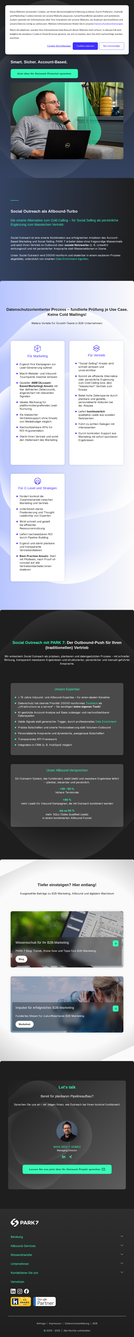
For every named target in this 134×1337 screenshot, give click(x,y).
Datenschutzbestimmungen (108, 23)
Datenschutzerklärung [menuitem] (77, 1323)
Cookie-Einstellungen (59, 45)
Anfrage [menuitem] (41, 1323)
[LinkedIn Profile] (64, 1156)
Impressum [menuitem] (55, 1323)
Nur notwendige (111, 45)
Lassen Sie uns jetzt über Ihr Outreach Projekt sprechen (64, 1169)
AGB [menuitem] (94, 1323)
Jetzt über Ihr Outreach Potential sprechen (44, 73)
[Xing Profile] (70, 1156)
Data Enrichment (105, 721)
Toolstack (92, 703)
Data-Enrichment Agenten (72, 258)
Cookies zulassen (85, 45)
